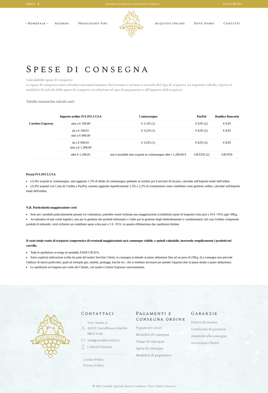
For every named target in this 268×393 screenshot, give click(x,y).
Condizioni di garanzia (208, 329)
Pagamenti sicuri (149, 327)
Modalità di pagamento (154, 355)
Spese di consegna (149, 348)
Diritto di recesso (204, 322)
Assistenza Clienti (205, 343)
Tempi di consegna (150, 341)
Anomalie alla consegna (209, 336)
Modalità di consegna (152, 334)
